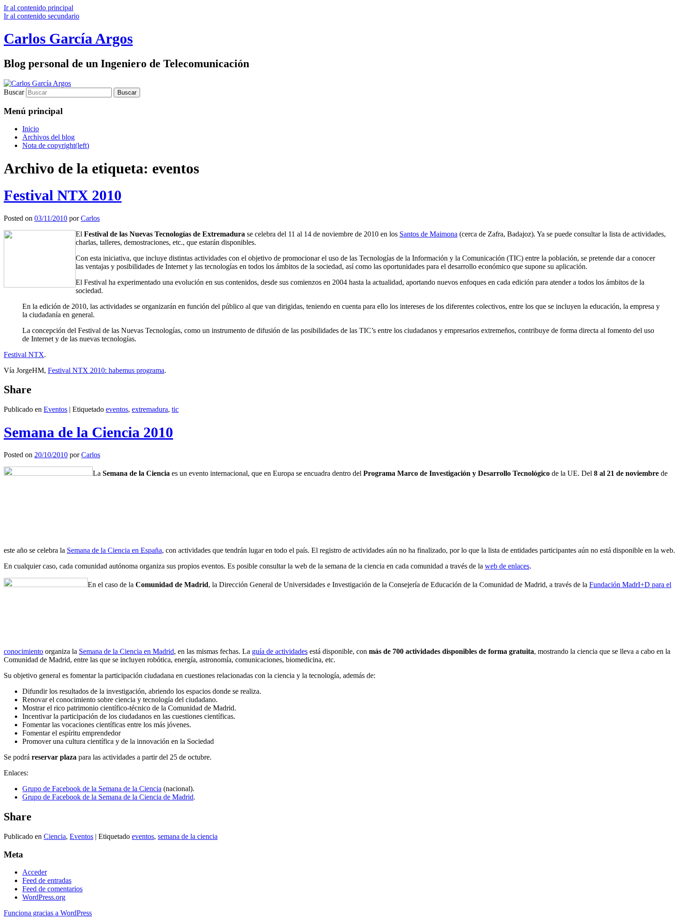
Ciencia (55, 836)
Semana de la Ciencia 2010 (88, 432)
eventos (117, 409)
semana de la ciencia (188, 836)
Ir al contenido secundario (41, 16)
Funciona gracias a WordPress (48, 913)
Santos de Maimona (428, 234)
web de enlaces (507, 566)
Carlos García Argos (68, 38)
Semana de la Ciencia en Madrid (126, 651)
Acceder (34, 872)
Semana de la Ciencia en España (114, 550)
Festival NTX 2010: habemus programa (106, 370)
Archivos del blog (48, 137)
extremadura (150, 409)
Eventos (55, 409)
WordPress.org (43, 897)
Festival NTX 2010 (63, 195)
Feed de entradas (46, 880)
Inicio (30, 129)
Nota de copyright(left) (55, 145)
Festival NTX (24, 354)
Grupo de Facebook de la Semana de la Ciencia (91, 789)
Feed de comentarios (52, 889)
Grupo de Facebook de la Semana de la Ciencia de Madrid (107, 797)
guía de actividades (280, 651)
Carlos (90, 218)
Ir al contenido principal (38, 8)
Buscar (14, 92)
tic (175, 409)
